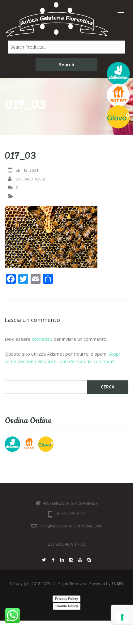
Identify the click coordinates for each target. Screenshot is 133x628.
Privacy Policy (66, 598)
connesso (42, 339)
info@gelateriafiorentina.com (70, 526)
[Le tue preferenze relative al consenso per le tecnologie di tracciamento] (122, 617)
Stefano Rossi (30, 179)
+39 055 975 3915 (69, 514)
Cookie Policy (66, 606)
